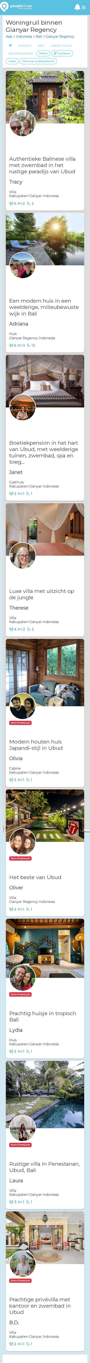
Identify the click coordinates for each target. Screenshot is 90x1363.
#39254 (39, 1280)
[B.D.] (22, 1272)
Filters (43, 53)
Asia (9, 37)
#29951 (39, 994)
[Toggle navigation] (83, 7)
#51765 (32, 424)
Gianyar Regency (60, 37)
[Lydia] (22, 986)
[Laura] (22, 1137)
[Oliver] (22, 850)
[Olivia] (22, 714)
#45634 (39, 858)
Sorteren (63, 53)
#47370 (32, 281)
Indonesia (24, 37)
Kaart (12, 61)
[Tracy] (22, 131)
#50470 (32, 572)
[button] (20, 722)
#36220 (39, 1144)
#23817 (39, 722)
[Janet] (22, 416)
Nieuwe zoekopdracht (38, 61)
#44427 (32, 140)
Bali (39, 37)
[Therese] (22, 564)
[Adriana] (22, 273)
